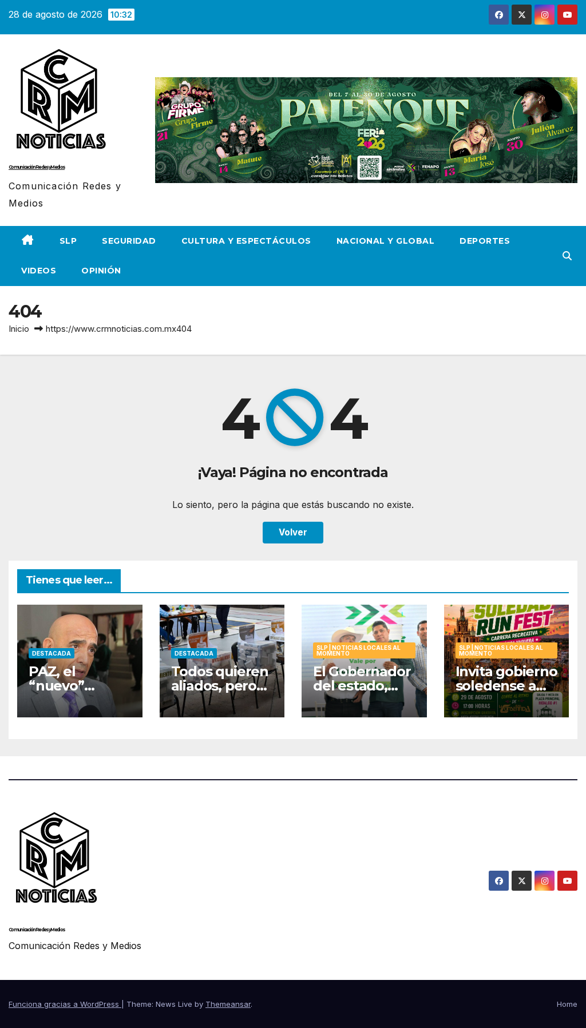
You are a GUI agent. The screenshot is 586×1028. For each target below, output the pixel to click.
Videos (38, 270)
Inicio (19, 328)
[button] (567, 255)
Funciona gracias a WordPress (65, 1004)
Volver (293, 532)
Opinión (101, 270)
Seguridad (129, 241)
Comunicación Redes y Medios (37, 167)
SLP (68, 241)
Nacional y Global (385, 241)
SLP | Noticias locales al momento (358, 650)
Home (567, 1004)
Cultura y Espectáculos (246, 241)
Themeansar (228, 1004)
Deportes (485, 241)
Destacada (51, 653)
